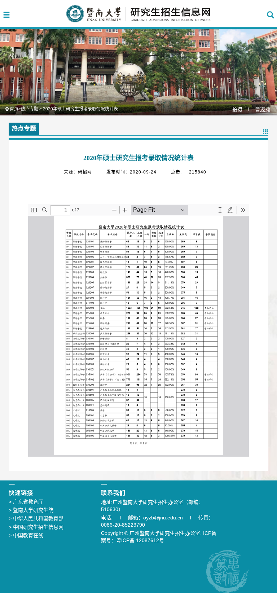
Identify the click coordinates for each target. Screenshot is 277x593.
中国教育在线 (26, 535)
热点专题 (29, 108)
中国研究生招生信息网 (36, 527)
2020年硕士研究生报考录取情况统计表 (80, 108)
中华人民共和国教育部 (36, 518)
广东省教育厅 (26, 502)
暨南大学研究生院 (31, 510)
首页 (14, 108)
